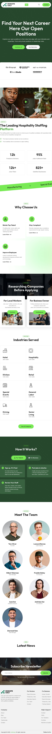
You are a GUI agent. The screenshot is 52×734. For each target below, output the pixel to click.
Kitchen (6, 375)
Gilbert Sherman (12, 573)
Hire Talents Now (33, 47)
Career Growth (46, 694)
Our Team (29, 701)
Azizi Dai (12, 602)
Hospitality (33, 357)
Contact (46, 4)
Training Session (46, 704)
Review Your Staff (11, 483)
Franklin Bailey (39, 573)
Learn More (6, 234)
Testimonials (4, 720)
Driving (6, 412)
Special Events (6, 393)
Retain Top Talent (9, 225)
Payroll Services (31, 694)
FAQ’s (42, 715)
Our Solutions (44, 717)
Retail (31, 375)
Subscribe (45, 673)
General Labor (32, 393)
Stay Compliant (35, 225)
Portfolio (43, 720)
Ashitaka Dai (39, 602)
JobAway (13, 732)
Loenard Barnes (40, 544)
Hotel (5, 357)
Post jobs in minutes (39, 468)
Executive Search (31, 699)
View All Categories (26, 426)
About (2, 713)
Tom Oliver (12, 544)
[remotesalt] (9, 4)
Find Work (12, 312)
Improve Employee (10, 252)
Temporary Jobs (31, 696)
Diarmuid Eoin (12, 631)
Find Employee (39, 312)
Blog (2, 715)
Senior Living (31, 413)
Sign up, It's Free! (11, 468)
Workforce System (46, 722)
